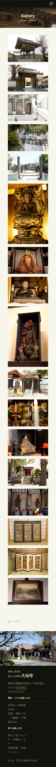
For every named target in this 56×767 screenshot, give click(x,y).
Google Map (20, 688)
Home (24, 20)
